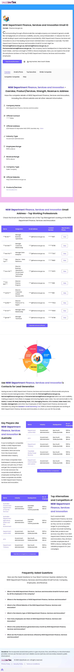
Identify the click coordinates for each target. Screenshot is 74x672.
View (64, 237)
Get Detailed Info (11, 190)
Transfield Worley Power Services (32, 453)
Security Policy (18, 664)
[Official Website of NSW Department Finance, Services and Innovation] (24, 61)
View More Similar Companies (49, 471)
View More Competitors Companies (25, 554)
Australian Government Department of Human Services (7, 508)
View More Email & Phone (37, 325)
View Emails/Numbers (12, 61)
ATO (29, 438)
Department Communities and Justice (32, 462)
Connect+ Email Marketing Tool (29, 406)
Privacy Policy (5, 664)
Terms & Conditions (33, 664)
